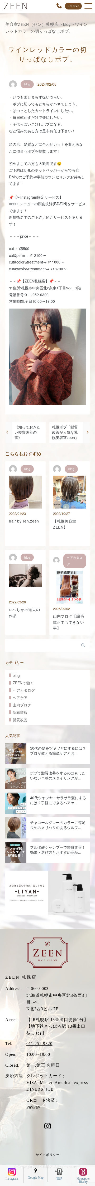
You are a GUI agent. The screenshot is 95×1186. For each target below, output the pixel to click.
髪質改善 (20, 719)
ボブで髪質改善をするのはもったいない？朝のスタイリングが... (58, 775)
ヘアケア (20, 697)
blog (16, 675)
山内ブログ (22, 704)
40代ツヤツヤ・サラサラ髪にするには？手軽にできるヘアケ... (58, 800)
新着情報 (20, 712)
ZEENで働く (23, 682)
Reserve (73, 5)
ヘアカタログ (24, 690)
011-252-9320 (39, 1043)
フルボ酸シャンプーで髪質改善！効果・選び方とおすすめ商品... (58, 850)
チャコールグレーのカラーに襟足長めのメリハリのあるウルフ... (58, 825)
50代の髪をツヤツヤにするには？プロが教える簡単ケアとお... (58, 750)
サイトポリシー (48, 1155)
